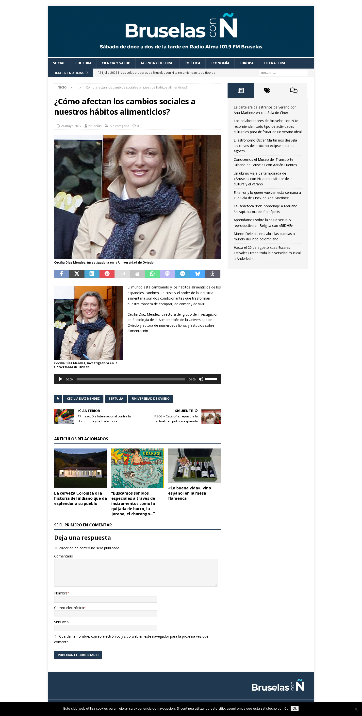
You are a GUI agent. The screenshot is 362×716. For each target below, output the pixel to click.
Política (192, 63)
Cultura (83, 63)
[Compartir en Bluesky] (197, 274)
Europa (247, 63)
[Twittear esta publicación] (76, 274)
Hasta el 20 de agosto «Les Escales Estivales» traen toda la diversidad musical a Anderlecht (267, 253)
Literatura (274, 63)
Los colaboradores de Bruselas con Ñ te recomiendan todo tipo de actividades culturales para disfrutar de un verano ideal (268, 126)
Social (59, 63)
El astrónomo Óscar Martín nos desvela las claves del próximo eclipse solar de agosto (265, 146)
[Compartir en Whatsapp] (152, 274)
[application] (137, 379)
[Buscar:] (283, 72)
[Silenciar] (200, 379)
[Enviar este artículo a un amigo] (122, 274)
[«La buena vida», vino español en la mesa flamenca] (194, 465)
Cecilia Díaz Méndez (83, 398)
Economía (220, 63)
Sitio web (61, 622)
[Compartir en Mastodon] (167, 274)
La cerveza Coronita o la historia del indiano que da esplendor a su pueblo (80, 498)
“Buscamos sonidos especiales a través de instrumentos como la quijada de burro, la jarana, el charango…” (133, 503)
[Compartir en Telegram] (182, 274)
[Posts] (241, 90)
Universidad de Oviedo (151, 398)
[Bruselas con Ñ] (181, 55)
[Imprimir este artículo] (137, 274)
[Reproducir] (60, 379)
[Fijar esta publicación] (107, 274)
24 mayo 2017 (71, 126)
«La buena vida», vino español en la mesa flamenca (189, 493)
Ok (295, 708)
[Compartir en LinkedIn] (91, 274)
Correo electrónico (69, 607)
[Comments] (293, 90)
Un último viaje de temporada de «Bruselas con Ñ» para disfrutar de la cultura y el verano (263, 179)
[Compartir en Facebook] (61, 274)
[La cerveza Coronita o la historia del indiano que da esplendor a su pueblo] (80, 468)
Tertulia (116, 398)
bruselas (95, 126)
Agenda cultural (157, 63)
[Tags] (267, 90)
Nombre (60, 593)
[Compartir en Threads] (212, 274)
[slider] (212, 378)
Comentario (63, 556)
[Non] (355, 709)
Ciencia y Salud (116, 63)
